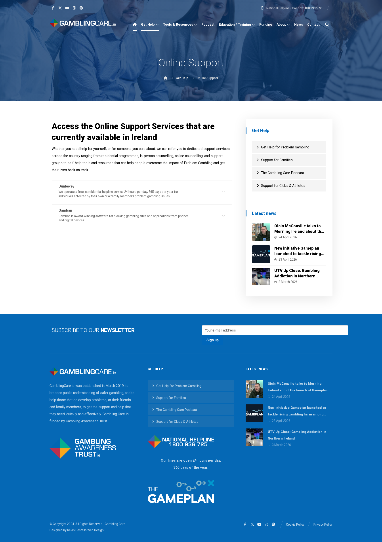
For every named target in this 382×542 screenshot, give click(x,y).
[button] (53, 7)
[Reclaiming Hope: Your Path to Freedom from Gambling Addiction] (83, 23)
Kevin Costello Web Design (85, 530)
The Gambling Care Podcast (282, 173)
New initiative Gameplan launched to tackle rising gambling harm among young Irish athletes (297, 414)
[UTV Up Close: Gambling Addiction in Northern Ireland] (261, 276)
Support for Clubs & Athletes (283, 186)
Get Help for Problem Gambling (285, 147)
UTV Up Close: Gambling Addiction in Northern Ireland (297, 276)
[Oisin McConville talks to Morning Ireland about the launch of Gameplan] (261, 232)
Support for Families (277, 160)
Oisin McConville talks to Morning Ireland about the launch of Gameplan (298, 231)
